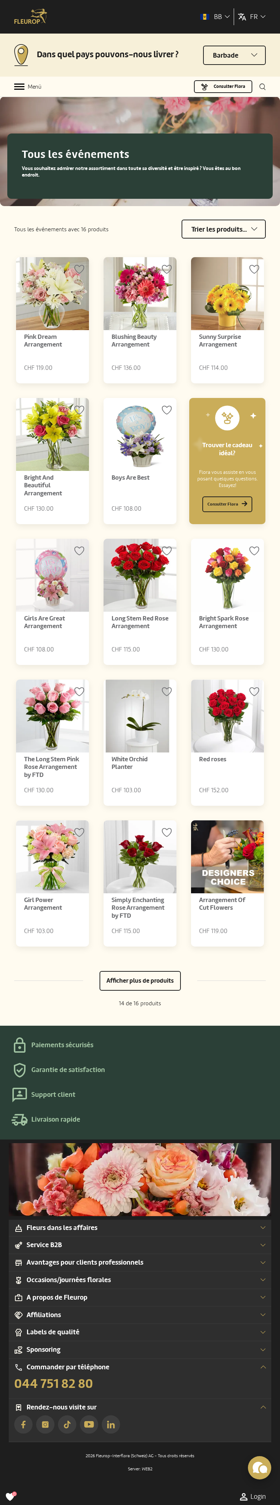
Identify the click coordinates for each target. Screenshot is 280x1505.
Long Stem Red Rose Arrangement (140, 622)
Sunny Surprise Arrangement (220, 341)
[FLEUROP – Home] (30, 17)
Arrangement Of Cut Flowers (222, 904)
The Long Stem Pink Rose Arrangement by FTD (51, 767)
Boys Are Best (130, 477)
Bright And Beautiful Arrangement (43, 485)
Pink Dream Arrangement (43, 341)
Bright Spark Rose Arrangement (224, 622)
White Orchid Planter (130, 763)
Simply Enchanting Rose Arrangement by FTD (138, 908)
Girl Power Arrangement (43, 904)
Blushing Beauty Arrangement (134, 341)
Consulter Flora (229, 86)
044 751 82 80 (53, 1384)
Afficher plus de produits (140, 980)
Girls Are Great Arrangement (44, 622)
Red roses (212, 759)
